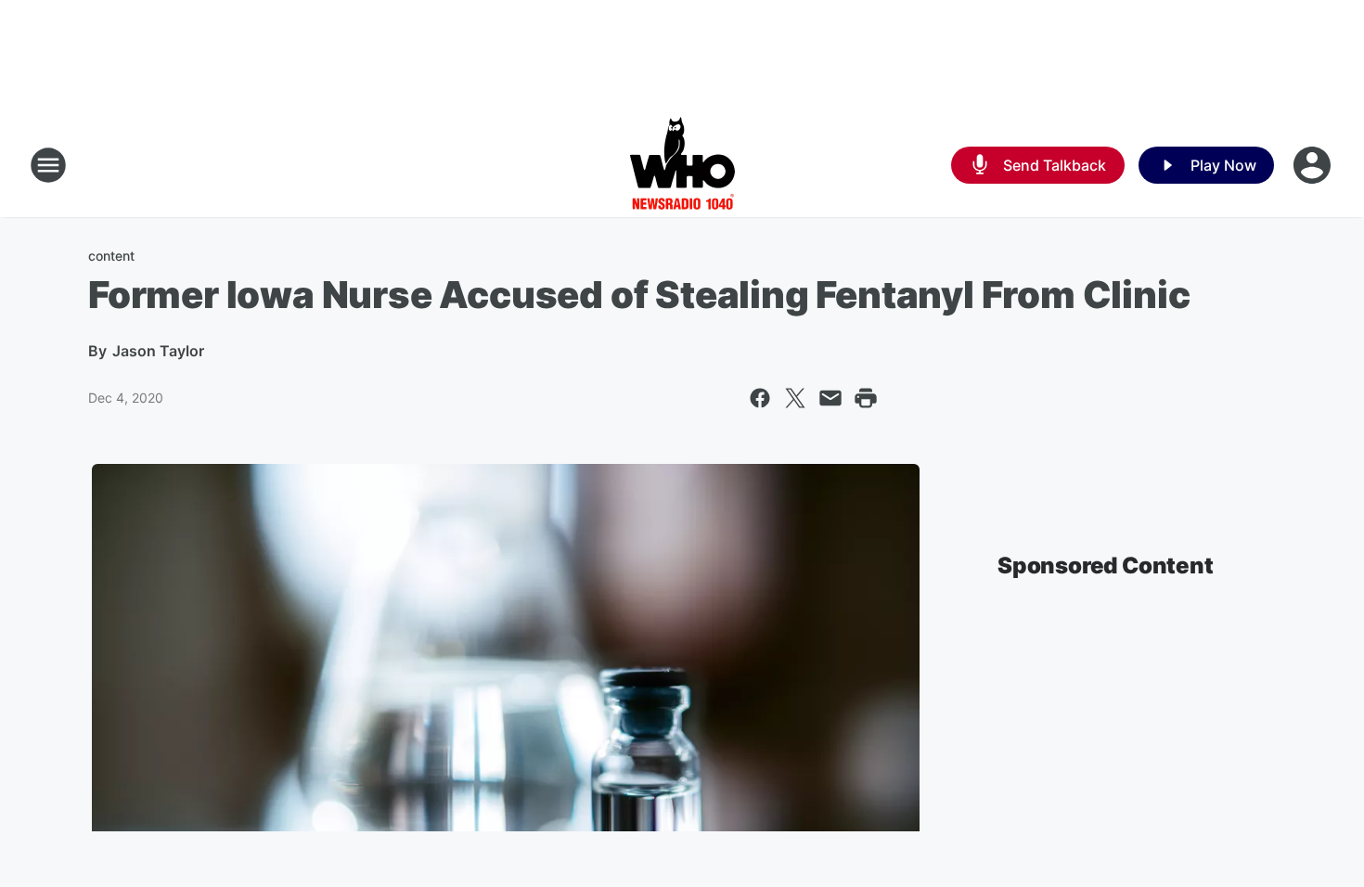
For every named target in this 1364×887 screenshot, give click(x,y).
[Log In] (1313, 165)
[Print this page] (866, 398)
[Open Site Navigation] (48, 165)
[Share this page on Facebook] (760, 398)
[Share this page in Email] (830, 398)
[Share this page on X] (795, 398)
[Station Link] (682, 165)
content (111, 256)
